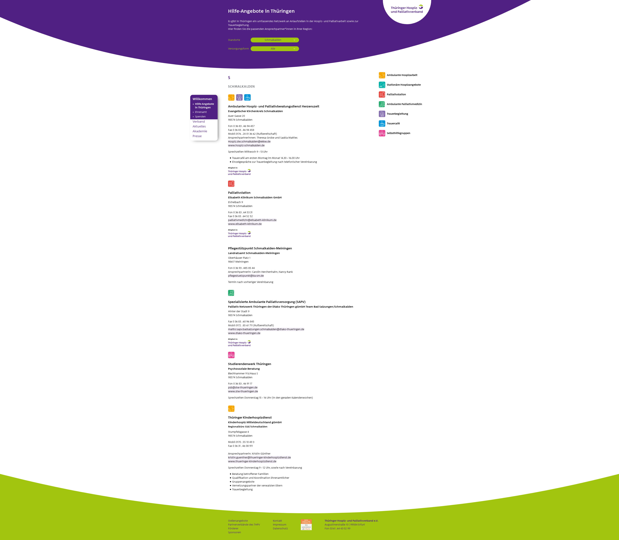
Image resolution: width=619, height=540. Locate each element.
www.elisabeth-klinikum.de (245, 224)
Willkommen (202, 99)
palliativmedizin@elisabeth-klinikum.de (252, 220)
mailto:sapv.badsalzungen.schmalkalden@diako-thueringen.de (266, 329)
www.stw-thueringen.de (243, 391)
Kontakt (277, 521)
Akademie (200, 131)
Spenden (200, 116)
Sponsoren (234, 532)
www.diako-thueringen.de (244, 333)
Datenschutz (280, 528)
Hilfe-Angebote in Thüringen (204, 106)
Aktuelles (199, 126)
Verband (199, 121)
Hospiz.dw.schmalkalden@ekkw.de (249, 141)
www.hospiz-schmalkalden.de (246, 145)
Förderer (233, 528)
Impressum (279, 524)
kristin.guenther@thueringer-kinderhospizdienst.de (259, 457)
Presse (197, 136)
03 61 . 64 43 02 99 (340, 528)
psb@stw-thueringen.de (242, 387)
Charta (306, 524)
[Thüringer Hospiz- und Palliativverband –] (407, 9)
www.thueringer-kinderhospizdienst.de (252, 461)
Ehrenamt (201, 112)
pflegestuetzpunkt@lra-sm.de (246, 276)
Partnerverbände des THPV (244, 524)
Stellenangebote (238, 521)
